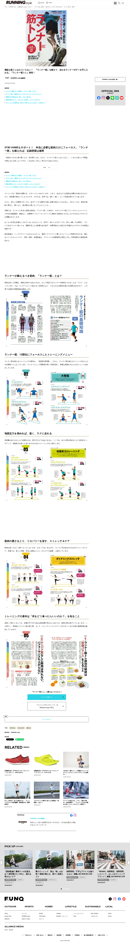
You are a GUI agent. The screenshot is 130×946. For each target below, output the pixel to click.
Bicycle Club (8, 916)
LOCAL (109, 906)
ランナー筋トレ (46, 697)
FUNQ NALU (42, 916)
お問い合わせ (39, 935)
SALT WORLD (94, 913)
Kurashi (11, 930)
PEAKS (41, 913)
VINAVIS (58, 913)
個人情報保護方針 (89, 935)
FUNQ (6, 913)
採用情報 (68, 935)
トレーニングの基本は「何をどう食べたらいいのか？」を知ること (25, 102)
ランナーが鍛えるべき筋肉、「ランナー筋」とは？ (21, 91)
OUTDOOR (10, 906)
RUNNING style (12, 7)
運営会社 (50, 935)
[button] (61, 888)
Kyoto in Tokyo (26, 919)
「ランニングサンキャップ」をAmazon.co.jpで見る (46, 706)
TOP (6, 7)
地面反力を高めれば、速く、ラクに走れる (18, 97)
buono (110, 916)
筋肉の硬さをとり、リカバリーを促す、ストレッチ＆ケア (23, 100)
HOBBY (20, 879)
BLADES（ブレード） (62, 916)
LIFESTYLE (9, 882)
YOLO (6, 930)
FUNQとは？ (28, 935)
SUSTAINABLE (93, 906)
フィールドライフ (78, 913)
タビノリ (41, 919)
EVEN (109, 913)
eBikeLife (7, 919)
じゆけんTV (94, 916)
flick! (75, 916)
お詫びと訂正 (101, 935)
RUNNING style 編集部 (37, 818)
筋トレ (28, 728)
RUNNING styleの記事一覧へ (110, 79)
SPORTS (39, 882)
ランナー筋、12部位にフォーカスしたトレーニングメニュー (24, 94)
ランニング (21, 728)
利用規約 (77, 935)
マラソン (12, 728)
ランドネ (24, 913)
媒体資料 (59, 935)
